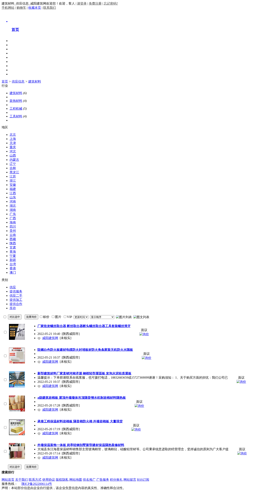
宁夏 (13, 255)
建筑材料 (34, 81)
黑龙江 (14, 172)
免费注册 (95, 3)
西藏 (13, 239)
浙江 (13, 180)
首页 (5, 81)
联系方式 (35, 479)
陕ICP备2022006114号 (37, 483)
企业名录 (16, 57)
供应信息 (16, 49)
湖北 (13, 205)
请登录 (82, 3)
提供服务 (16, 291)
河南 (13, 201)
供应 (13, 287)
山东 (13, 197)
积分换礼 (116, 479)
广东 (13, 214)
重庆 (13, 147)
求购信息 (16, 53)
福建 (13, 189)
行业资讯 (16, 40)
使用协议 (48, 479)
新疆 (13, 260)
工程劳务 (16, 61)
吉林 (13, 168)
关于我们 (21, 479)
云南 (13, 235)
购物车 (21, 7)
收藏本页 (34, 7)
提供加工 (16, 299)
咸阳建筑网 (50, 338)
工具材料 (16, 116)
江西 (13, 193)
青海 (13, 251)
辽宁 (13, 164)
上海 (13, 138)
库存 (13, 308)
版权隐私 (62, 479)
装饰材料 (16, 100)
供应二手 (16, 295)
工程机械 (16, 108)
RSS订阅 (143, 479)
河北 (13, 151)
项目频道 (16, 45)
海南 (13, 222)
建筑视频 (16, 74)
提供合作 (16, 304)
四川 (13, 226)
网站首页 (8, 479)
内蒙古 (14, 159)
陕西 (13, 243)
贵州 (13, 230)
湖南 (13, 209)
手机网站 (8, 7)
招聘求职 (16, 65)
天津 (13, 143)
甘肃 (13, 247)
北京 (13, 134)
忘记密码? (111, 3)
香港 (13, 268)
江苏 (13, 176)
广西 (13, 218)
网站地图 (75, 479)
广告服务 (102, 479)
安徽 (13, 184)
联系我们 (49, 7)
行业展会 (16, 70)
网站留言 (129, 479)
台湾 (13, 264)
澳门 (13, 272)
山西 (13, 155)
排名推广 (89, 479)
